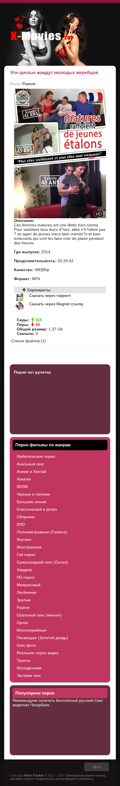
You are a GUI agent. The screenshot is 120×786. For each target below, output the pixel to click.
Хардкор (24, 569)
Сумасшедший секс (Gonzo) (42, 562)
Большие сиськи (31, 501)
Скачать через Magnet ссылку (56, 304)
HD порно (26, 577)
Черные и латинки (33, 494)
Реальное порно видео (38, 653)
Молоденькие (29, 668)
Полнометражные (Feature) (42, 532)
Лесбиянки (26, 592)
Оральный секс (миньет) (39, 615)
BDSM (22, 486)
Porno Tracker (34, 775)
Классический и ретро (37, 509)
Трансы (23, 660)
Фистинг (24, 539)
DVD (21, 524)
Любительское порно (36, 456)
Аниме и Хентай (31, 471)
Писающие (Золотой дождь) (42, 637)
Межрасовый (28, 585)
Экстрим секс (29, 675)
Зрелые (24, 600)
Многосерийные (31, 630)
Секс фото (26, 645)
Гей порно (26, 554)
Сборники (26, 517)
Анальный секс (30, 464)
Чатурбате (39, 705)
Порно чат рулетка (32, 372)
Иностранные (29, 547)
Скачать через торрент (50, 295)
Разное (28, 83)
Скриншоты (38, 290)
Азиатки (24, 479)
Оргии (22, 622)
